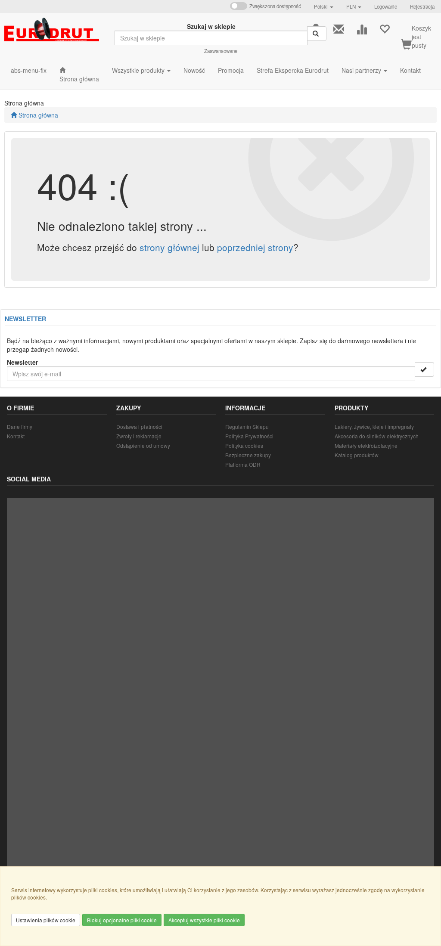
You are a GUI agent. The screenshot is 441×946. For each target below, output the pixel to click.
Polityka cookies (244, 445)
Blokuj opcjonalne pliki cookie (122, 920)
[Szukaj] (316, 33)
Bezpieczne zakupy (248, 455)
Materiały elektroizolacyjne (366, 445)
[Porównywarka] (362, 28)
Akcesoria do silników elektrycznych (377, 436)
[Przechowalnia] (384, 28)
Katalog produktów (357, 455)
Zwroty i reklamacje (138, 436)
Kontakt (16, 436)
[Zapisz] (424, 369)
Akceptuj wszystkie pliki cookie (204, 920)
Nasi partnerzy (362, 70)
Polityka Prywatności (249, 436)
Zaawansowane (220, 50)
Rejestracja (422, 6)
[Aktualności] (339, 28)
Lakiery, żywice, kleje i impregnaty (374, 426)
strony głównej (169, 247)
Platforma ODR (243, 464)
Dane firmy (19, 426)
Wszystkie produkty (139, 70)
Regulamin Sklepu (247, 426)
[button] (323, 6)
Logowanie (385, 6)
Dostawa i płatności (139, 426)
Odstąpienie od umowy (143, 445)
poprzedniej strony (255, 247)
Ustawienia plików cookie (45, 920)
